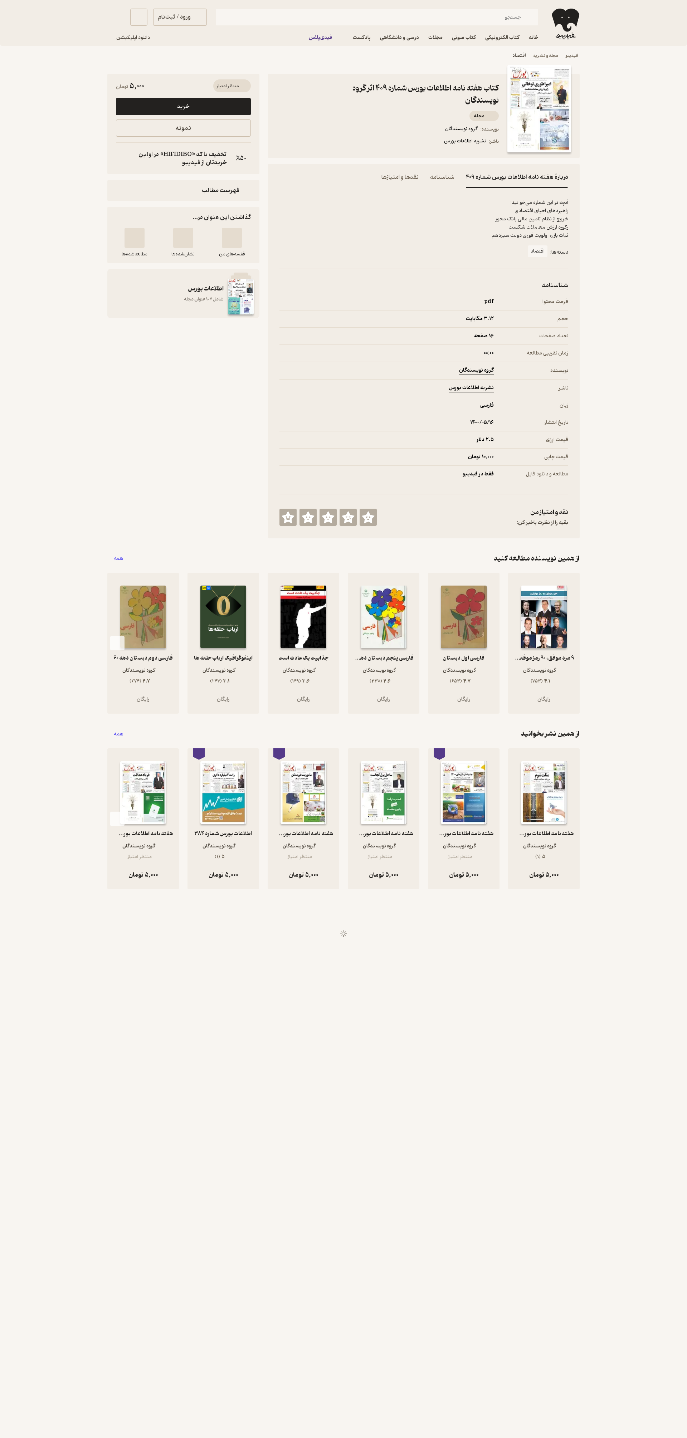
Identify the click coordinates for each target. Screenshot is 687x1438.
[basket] (138, 17)
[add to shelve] (232, 238)
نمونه (183, 128)
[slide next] (117, 643)
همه (118, 558)
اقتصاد (519, 55)
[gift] (318, 142)
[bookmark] (301, 142)
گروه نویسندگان (461, 129)
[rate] (368, 517)
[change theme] (116, 17)
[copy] (123, 158)
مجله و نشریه (545, 55)
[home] (565, 24)
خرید (183, 106)
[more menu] (284, 142)
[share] (335, 142)
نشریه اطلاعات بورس (465, 141)
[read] (135, 238)
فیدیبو (571, 55)
